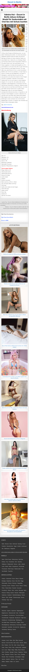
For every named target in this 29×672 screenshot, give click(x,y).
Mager (9, 649)
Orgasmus (20, 652)
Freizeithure (11, 561)
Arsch (7, 640)
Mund (19, 649)
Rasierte (16, 592)
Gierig (18, 645)
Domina (10, 583)
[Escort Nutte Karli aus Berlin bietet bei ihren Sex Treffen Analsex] (14, 331)
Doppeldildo (20, 583)
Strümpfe (9, 603)
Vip (19, 659)
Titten (16, 659)
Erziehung (4, 585)
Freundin (14, 588)
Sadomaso (4, 595)
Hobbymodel (10, 564)
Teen (22, 568)
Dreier (17, 642)
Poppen (18, 622)
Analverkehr (9, 578)
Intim (13, 590)
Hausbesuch (17, 617)
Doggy (22, 581)
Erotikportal (21, 613)
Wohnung (10, 629)
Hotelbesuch (4, 620)
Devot (13, 581)
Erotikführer (7, 633)
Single (23, 656)
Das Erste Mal (9, 642)
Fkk (12, 645)
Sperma (3, 659)
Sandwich (9, 595)
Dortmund (15, 543)
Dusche (21, 642)
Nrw (2, 548)
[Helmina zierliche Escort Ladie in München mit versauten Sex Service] (14, 269)
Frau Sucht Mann (20, 615)
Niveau (15, 652)
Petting (8, 592)
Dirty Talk (18, 581)
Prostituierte (4, 568)
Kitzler (10, 647)
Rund (7, 656)
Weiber (3, 661)
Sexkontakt (4, 627)
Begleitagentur (20, 610)
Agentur (9, 610)
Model (6, 566)
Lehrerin (23, 564)
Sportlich (8, 659)
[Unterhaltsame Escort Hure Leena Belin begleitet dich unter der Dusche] (14, 362)
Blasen (17, 578)
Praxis (22, 622)
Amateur (4, 640)
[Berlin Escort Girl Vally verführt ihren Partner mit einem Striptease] (14, 393)
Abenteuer (4, 610)
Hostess (15, 564)
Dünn (5, 665)
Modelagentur (19, 620)
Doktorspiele (4, 583)
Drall (14, 642)
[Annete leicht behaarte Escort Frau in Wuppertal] (14, 424)
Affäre (2, 633)
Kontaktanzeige (11, 620)
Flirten (3, 588)
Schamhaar (11, 656)
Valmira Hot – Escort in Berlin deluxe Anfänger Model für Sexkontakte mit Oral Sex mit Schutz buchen (14, 18)
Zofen (11, 599)
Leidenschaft (18, 647)
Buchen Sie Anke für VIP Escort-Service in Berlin (14, 254)
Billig (17, 640)
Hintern (9, 590)
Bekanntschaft (12, 613)
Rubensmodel (17, 568)
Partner (25, 652)
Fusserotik (19, 588)
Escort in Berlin (14, 2)
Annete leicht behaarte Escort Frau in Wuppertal (14, 438)
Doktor (25, 642)
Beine (11, 640)
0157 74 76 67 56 (8, 104)
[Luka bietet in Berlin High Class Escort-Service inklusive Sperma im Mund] (14, 485)
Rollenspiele (22, 592)
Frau (7, 561)
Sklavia (23, 595)
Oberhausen (7, 548)
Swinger (10, 597)
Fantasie (13, 585)
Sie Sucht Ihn (16, 627)
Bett (14, 640)
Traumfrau (10, 571)
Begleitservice (5, 613)
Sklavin (3, 597)
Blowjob (21, 578)
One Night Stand (5, 622)
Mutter (10, 566)
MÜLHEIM (24, 552)
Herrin (6, 647)
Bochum (7, 543)
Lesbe (3, 566)
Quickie (12, 592)
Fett (10, 645)
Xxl (14, 661)
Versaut (22, 597)
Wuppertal (12, 548)
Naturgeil (12, 652)
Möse (2, 665)
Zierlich (17, 661)
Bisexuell (21, 640)
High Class (23, 617)
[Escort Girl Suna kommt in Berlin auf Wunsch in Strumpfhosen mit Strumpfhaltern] (14, 516)
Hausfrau (20, 561)
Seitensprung (13, 624)
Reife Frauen (11, 568)
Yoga (8, 599)
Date (17, 613)
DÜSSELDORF (18, 552)
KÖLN (2, 552)
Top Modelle (4, 571)
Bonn (11, 543)
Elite (3, 645)
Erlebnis (6, 645)
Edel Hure (21, 559)
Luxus (5, 649)
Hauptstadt (11, 617)
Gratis (3, 647)
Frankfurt (4, 546)
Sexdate (24, 624)
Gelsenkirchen (10, 546)
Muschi (23, 649)
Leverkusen (24, 546)
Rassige (23, 654)
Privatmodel (21, 566)
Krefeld (19, 546)
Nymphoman (15, 566)
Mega (13, 649)
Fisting (25, 585)
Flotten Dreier (8, 588)
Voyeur (22, 659)
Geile (15, 645)
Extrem (8, 585)
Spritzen (12, 659)
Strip (7, 597)
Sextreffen (10, 627)
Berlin (3, 543)
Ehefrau (3, 561)
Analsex (3, 578)
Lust (3, 649)
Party (3, 654)
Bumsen (3, 642)
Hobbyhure (4, 564)
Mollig (16, 649)
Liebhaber (24, 647)
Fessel (17, 585)
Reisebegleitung (5, 624)
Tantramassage (16, 597)
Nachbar (7, 652)
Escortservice (12, 615)
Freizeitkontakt (5, 617)
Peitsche (4, 592)
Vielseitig (4, 599)
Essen (24, 543)
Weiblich (7, 661)
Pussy (19, 654)
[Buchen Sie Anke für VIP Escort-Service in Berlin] (14, 240)
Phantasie (7, 654)
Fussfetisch (4, 590)
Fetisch (21, 585)
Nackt (25, 590)
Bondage (4, 581)
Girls (16, 561)
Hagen (15, 546)
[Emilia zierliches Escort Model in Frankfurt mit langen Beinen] (14, 454)
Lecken (16, 590)
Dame (3, 559)
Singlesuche (22, 627)
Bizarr (13, 578)
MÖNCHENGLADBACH (9, 552)
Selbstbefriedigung (16, 595)
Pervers (12, 654)
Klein (13, 647)
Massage (21, 590)
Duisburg (20, 543)
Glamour (22, 645)
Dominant (14, 583)
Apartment (13, 610)
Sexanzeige (19, 624)
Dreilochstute (15, 559)
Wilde (11, 661)
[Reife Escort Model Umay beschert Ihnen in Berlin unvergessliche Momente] (14, 300)
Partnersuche (13, 622)
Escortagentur (5, 615)
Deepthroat (8, 581)
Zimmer (14, 629)
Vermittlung (4, 629)
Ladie (19, 564)
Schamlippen (18, 656)
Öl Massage (4, 603)
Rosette (3, 656)
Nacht (3, 652)
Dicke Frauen (8, 559)
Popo (15, 654)
